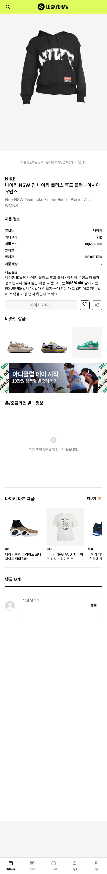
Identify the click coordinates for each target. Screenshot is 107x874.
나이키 (97, 230)
